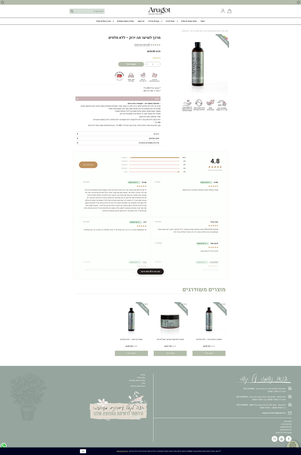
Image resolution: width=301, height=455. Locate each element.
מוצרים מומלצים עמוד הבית (212, 31)
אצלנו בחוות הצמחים (125, 21)
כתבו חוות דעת (88, 165)
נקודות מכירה (153, 21)
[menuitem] (202, 21)
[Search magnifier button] (72, 11)
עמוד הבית (225, 31)
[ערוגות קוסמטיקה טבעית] (159, 14)
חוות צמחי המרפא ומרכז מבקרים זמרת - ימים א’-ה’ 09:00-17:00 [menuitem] (264, 390)
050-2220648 (242, 396)
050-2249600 (249, 388)
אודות (143, 374)
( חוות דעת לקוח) (142, 44)
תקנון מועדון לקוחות (284, 432)
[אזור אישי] (222, 11)
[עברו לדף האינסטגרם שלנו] (274, 439)
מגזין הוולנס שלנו (103, 21)
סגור (83, 451)
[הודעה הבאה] (2, 2)
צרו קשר (141, 21)
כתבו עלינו (141, 377)
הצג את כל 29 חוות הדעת (150, 271)
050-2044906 (242, 405)
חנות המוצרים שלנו (189, 21)
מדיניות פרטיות (286, 429)
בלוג (143, 383)
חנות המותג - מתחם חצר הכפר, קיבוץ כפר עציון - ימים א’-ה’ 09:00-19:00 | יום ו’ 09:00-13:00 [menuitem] (261, 398)
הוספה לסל (131, 64)
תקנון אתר (288, 421)
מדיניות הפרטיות (122, 451)
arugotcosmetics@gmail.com (274, 413)
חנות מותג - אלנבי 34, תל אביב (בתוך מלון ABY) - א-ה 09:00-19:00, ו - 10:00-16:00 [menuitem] (261, 406)
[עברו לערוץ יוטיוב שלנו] (282, 439)
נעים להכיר (170, 21)
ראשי (202, 21)
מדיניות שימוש (286, 427)
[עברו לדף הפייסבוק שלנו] (289, 439)
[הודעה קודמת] (298, 2)
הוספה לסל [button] (209, 353)
